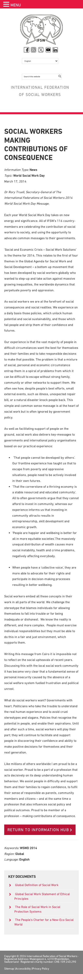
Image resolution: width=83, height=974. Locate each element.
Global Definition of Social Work (36, 885)
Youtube (48, 50)
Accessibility (23, 968)
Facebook (26, 50)
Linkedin (55, 50)
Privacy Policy (40, 968)
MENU (15, 5)
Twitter (41, 50)
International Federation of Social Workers (41, 30)
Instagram (34, 50)
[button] (6, 4)
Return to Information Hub (38, 830)
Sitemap (9, 968)
